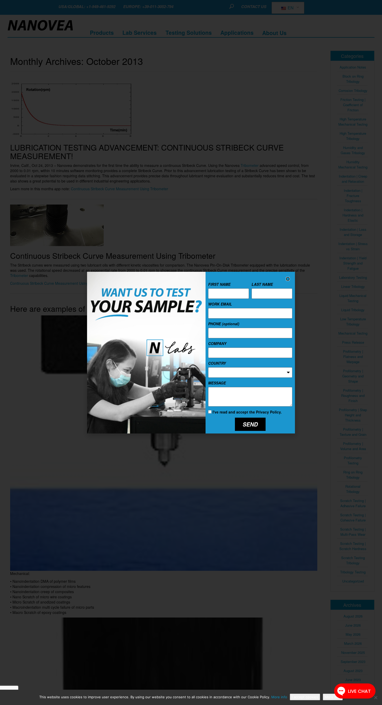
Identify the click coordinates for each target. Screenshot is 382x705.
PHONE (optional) (223, 323)
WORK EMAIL (220, 304)
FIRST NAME (219, 284)
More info (279, 697)
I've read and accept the (247, 412)
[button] (288, 279)
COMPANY (217, 343)
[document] (191, 352)
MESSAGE (217, 382)
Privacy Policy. (269, 412)
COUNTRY (217, 363)
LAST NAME (262, 284)
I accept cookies (305, 697)
